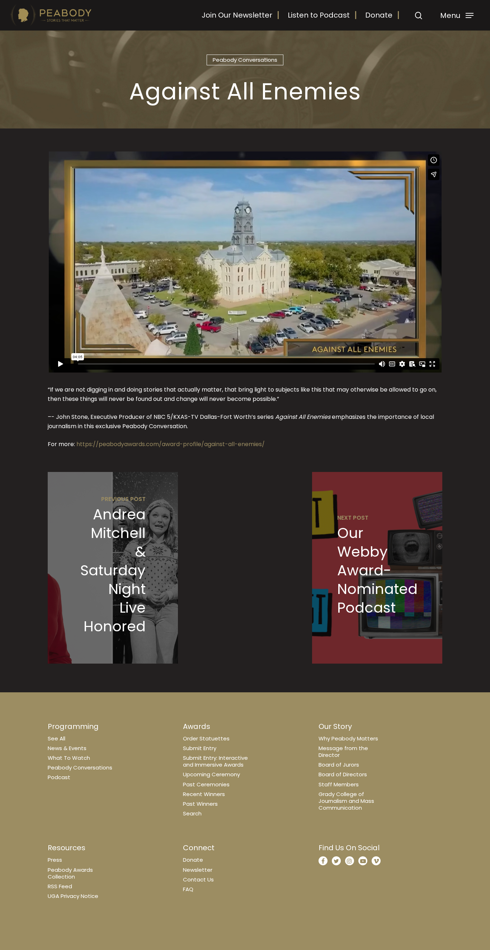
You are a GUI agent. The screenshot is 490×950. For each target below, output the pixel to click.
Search (192, 813)
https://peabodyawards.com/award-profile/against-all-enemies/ (170, 444)
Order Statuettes (206, 738)
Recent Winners (204, 794)
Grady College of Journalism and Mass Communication (346, 800)
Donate (378, 15)
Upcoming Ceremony (211, 774)
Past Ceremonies (206, 784)
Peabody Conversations (245, 60)
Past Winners (200, 804)
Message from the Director (343, 751)
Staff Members (339, 784)
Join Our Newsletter (237, 15)
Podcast (59, 777)
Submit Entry (199, 748)
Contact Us (198, 879)
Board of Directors (343, 774)
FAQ (188, 889)
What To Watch (69, 758)
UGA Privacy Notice (73, 896)
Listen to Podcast (319, 15)
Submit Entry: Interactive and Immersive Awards (215, 761)
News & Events (67, 748)
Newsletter (197, 870)
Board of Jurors (339, 764)
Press (55, 860)
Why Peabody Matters (348, 738)
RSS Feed (60, 886)
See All (56, 738)
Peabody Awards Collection (70, 873)
